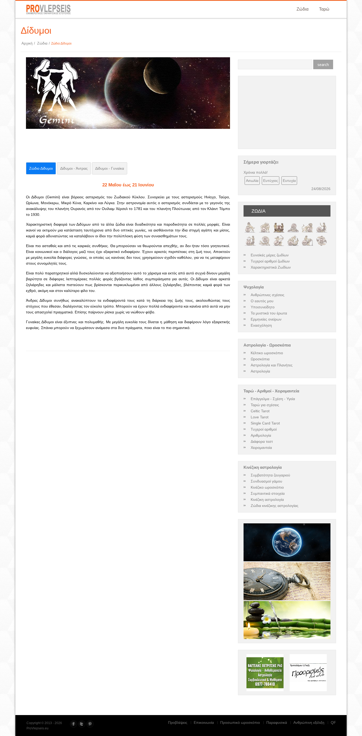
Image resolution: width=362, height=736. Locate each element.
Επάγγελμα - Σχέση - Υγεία (273, 399)
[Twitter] (81, 724)
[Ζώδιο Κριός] (250, 223)
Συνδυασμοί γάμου (266, 481)
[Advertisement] (88, 147)
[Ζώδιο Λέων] (307, 223)
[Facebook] (73, 724)
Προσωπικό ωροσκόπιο (240, 722)
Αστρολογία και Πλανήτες (272, 365)
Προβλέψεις (177, 722)
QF (333, 722)
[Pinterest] (90, 724)
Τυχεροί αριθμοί (264, 429)
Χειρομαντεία (261, 447)
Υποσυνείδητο (263, 307)
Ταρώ (324, 9)
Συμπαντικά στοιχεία (268, 493)
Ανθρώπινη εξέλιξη (308, 722)
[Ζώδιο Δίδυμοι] (278, 223)
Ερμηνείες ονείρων (266, 319)
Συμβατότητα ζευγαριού (270, 475)
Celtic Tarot (260, 411)
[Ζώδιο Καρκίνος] (293, 223)
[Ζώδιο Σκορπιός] (264, 237)
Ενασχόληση (261, 325)
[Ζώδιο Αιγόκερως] (293, 237)
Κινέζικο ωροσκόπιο (267, 487)
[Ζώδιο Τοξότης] (278, 237)
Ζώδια (302, 9)
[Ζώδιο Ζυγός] (250, 237)
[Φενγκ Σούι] (287, 620)
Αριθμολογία (261, 435)
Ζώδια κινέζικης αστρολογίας (274, 505)
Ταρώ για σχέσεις (265, 405)
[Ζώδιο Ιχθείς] (321, 237)
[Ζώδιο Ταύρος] (264, 223)
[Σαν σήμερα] (287, 581)
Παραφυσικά (276, 722)
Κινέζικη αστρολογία (267, 499)
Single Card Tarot (265, 423)
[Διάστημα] (287, 542)
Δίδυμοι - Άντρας (74, 168)
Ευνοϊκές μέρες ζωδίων (270, 255)
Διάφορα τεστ (262, 441)
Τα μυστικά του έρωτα (269, 313)
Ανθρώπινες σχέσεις (267, 295)
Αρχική (28, 43)
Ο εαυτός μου (262, 301)
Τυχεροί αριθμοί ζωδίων (270, 261)
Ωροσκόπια (260, 359)
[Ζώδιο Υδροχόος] (307, 237)
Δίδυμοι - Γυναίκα (109, 168)
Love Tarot (259, 417)
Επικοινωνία (204, 722)
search (323, 64)
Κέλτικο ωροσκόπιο (267, 353)
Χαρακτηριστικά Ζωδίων (271, 267)
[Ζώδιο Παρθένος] (321, 223)
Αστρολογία (260, 371)
